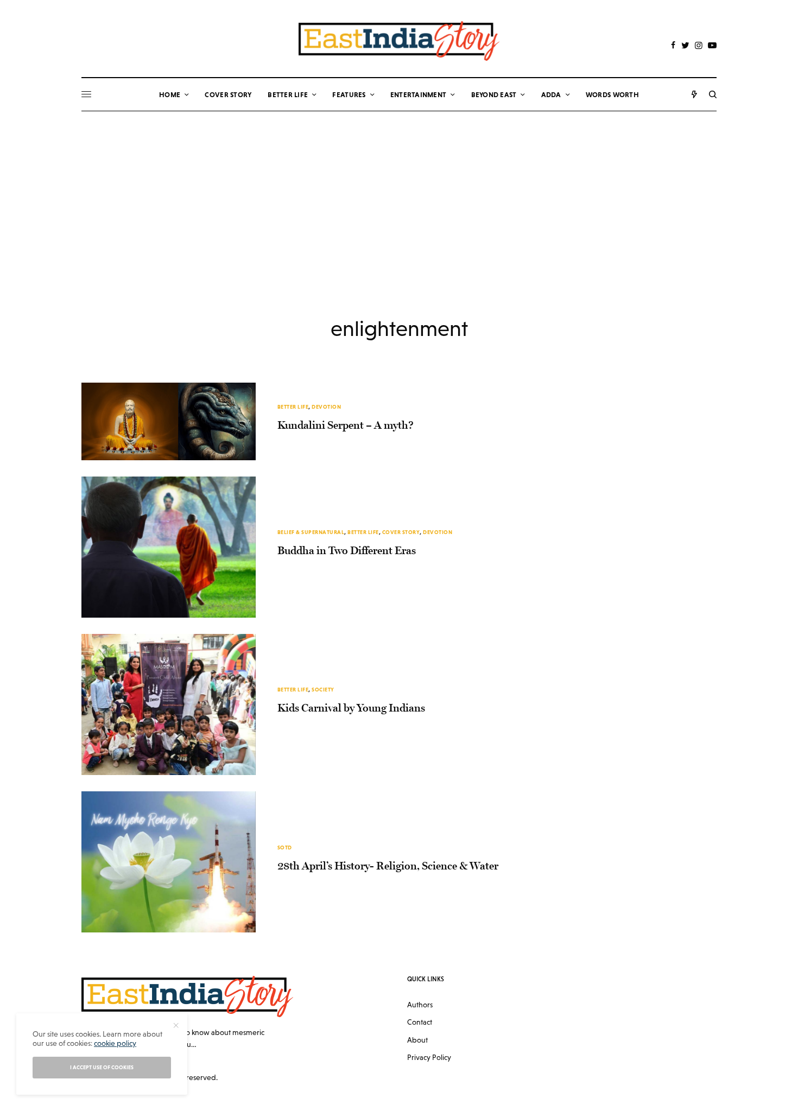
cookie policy (115, 1043)
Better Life (293, 407)
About (417, 1040)
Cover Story (401, 532)
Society (323, 690)
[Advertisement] (399, 193)
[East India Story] (399, 41)
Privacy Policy (429, 1057)
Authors (420, 1004)
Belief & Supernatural (311, 532)
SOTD (284, 847)
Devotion (326, 407)
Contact (419, 1022)
